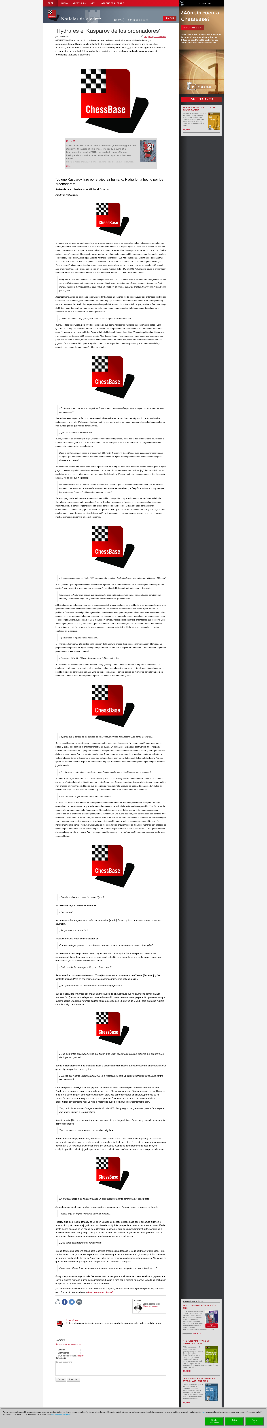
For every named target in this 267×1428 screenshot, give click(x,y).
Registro (81, 1356)
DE (137, 20)
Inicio (64, 3)
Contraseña (63, 1353)
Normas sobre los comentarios (68, 1344)
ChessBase (72, 1320)
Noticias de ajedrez (81, 18)
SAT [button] (92, 3)
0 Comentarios (160, 37)
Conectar (205, 3)
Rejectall (234, 1421)
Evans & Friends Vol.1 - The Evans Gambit (199, 108)
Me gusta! (148, 37)
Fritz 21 (70, 141)
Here (204, 1412)
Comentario (60, 1358)
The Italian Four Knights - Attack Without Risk (199, 1379)
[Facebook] (64, 1302)
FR (147, 20)
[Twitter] (72, 1302)
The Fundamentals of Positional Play (196, 1342)
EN (140, 20)
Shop (51, 3)
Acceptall (254, 1421)
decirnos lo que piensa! (100, 1292)
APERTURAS (79, 3)
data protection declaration (60, 1414)
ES (144, 20)
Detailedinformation (214, 1421)
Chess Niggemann (151, 1306)
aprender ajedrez (112, 3)
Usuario (61, 1350)
